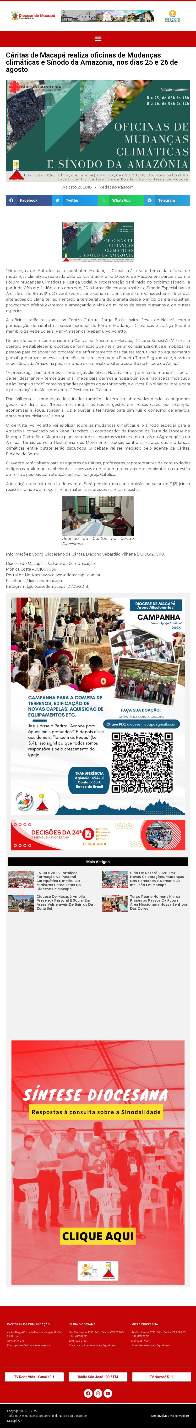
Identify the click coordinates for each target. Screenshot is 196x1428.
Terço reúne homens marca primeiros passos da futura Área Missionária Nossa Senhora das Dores (158, 902)
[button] (98, 38)
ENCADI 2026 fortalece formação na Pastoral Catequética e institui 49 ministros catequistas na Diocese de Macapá (59, 881)
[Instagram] (98, 1393)
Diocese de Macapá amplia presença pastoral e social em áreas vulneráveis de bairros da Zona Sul (65, 902)
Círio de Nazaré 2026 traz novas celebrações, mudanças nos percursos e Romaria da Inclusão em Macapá (157, 879)
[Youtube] (107, 1393)
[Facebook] (88, 1393)
